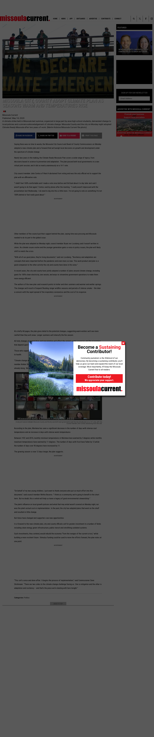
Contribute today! (99, 378)
